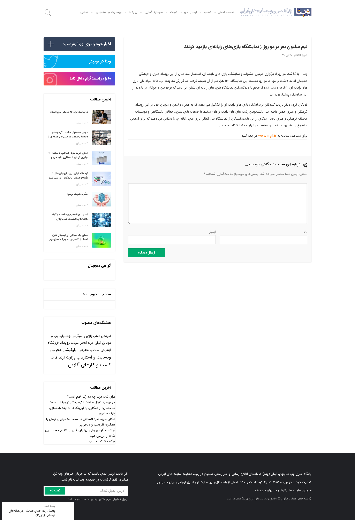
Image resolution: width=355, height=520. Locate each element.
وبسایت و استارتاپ (109, 12)
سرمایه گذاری (154, 12)
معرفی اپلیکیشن (76, 350)
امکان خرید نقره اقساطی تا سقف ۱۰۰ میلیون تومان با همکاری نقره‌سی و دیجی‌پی (80, 422)
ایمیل (212, 232)
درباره (207, 12)
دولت (174, 12)
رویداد (133, 12)
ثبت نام (55, 490)
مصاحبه (94, 350)
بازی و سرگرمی (82, 336)
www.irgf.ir (267, 136)
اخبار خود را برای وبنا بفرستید (87, 44)
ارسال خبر (190, 12)
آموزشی (106, 336)
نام (305, 232)
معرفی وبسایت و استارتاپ (80, 353)
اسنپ (96, 336)
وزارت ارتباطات (63, 357)
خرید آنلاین (86, 343)
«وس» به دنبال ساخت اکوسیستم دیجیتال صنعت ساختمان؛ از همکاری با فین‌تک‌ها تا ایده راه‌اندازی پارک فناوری (82, 408)
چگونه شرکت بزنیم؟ (102, 441)
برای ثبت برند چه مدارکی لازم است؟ (91, 397)
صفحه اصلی (226, 12)
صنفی (84, 12)
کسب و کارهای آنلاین (89, 365)
